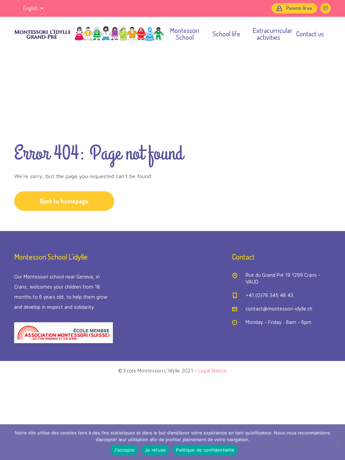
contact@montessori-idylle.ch (279, 308)
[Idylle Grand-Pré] (89, 34)
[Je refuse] (336, 442)
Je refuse (155, 450)
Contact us (310, 33)
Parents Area (299, 8)
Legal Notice (212, 370)
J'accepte (124, 450)
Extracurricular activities (268, 33)
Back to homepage (64, 201)
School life (226, 33)
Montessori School (184, 33)
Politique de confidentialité (205, 450)
